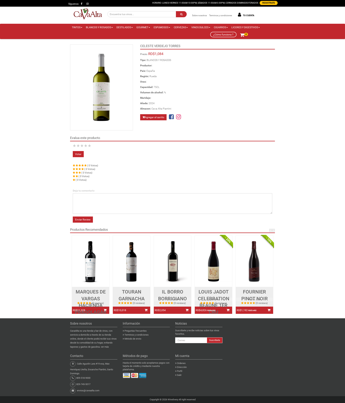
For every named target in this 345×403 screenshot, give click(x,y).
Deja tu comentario (84, 190)
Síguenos (73, 3)
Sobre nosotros (199, 15)
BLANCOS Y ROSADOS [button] (98, 27)
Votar (78, 154)
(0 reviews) (98, 303)
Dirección (182, 367)
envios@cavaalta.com (88, 390)
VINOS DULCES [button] (199, 27)
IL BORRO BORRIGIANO (172, 295)
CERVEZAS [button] (180, 27)
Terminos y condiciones (220, 15)
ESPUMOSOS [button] (161, 27)
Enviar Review (83, 219)
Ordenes (181, 363)
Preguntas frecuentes (136, 330)
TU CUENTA (248, 15)
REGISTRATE (268, 3)
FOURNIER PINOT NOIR (254, 295)
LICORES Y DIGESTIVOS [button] (244, 27)
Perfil (179, 371)
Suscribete (214, 340)
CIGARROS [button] (220, 27)
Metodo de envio (133, 338)
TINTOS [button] (76, 27)
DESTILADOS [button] (123, 27)
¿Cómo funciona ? (223, 34)
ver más (105, 346)
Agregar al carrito (154, 117)
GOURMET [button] (142, 27)
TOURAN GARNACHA (132, 295)
